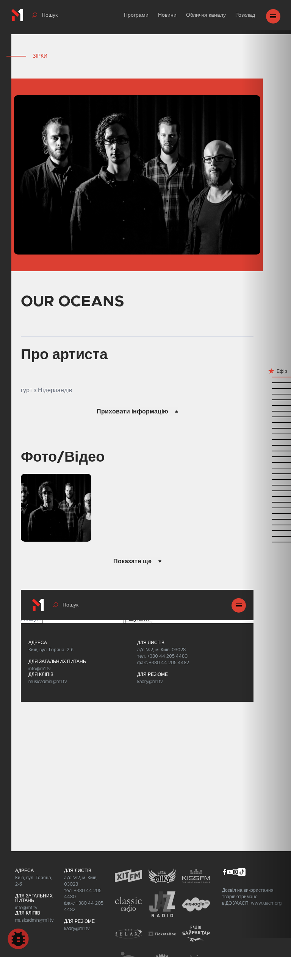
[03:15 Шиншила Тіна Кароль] (266, 479)
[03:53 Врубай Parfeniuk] (266, 410)
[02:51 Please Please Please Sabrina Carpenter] (266, 519)
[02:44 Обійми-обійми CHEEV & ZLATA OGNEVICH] (266, 530)
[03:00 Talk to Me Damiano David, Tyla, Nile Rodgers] (266, 501)
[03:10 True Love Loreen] (266, 484)
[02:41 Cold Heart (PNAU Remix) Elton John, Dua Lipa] (266, 536)
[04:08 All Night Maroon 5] (266, 382)
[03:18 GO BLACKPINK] (266, 473)
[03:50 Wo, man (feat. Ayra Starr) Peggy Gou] (266, 416)
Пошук (50, 15)
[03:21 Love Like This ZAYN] (266, 467)
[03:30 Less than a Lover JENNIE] (266, 450)
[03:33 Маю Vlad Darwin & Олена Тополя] (266, 445)
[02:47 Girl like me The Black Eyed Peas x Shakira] (266, 524)
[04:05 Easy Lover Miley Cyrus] (266, 388)
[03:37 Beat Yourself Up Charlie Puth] (266, 439)
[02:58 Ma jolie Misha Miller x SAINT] (266, 507)
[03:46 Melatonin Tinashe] (266, 422)
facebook (224, 872)
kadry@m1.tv (77, 928)
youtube (230, 872)
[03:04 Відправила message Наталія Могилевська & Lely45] (266, 496)
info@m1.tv (26, 907)
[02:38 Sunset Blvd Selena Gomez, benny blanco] (266, 541)
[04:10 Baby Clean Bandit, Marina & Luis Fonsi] (266, 376)
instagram (235, 872)
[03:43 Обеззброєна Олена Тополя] (266, 428)
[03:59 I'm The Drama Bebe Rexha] (266, 399)
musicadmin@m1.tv (34, 920)
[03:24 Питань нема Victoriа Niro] (266, 462)
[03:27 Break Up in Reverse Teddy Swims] (266, 456)
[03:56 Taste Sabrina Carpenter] (266, 405)
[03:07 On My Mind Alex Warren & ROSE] (266, 490)
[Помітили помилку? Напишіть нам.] (18, 938)
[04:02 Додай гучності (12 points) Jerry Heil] (266, 393)
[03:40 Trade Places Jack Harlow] (266, 433)
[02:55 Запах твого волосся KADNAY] (266, 513)
